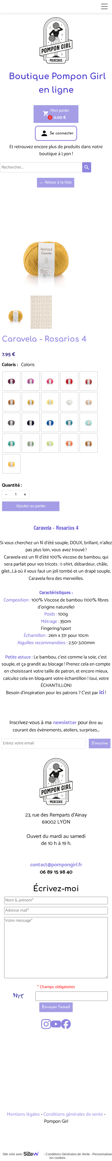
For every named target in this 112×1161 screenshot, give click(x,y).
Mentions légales (24, 1114)
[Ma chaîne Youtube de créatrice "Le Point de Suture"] (56, 1024)
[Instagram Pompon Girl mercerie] (46, 1024)
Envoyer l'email (56, 1007)
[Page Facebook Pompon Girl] (66, 1024)
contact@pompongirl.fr (56, 865)
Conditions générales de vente (73, 1114)
